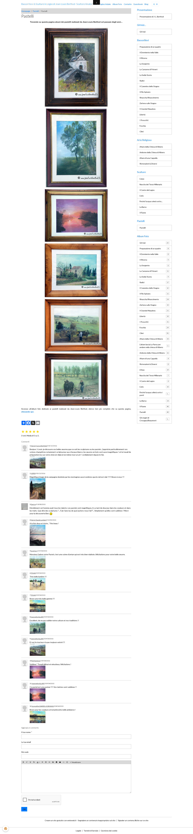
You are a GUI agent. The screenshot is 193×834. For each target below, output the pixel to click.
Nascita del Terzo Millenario (151, 184)
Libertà (142, 114)
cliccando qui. (27, 412)
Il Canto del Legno (147, 190)
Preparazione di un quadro (150, 47)
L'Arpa (154, 370)
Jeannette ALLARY (37, 617)
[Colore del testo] (38, 762)
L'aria (142, 196)
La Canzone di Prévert (149, 69)
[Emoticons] (67, 762)
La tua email (26, 742)
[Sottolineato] (30, 762)
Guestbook (138, 4)
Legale (78, 831)
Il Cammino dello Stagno (149, 86)
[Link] (37, 462)
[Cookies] (6, 829)
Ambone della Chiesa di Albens (152, 152)
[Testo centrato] (46, 762)
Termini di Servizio (91, 831)
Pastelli (36, 11)
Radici (142, 81)
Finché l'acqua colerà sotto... (151, 201)
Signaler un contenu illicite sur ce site (133, 820)
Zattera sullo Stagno (148, 103)
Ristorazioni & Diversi (148, 164)
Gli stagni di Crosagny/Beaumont (154, 419)
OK (24, 809)
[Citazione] (42, 762)
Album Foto (117, 4)
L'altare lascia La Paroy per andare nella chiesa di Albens (154, 345)
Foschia (143, 126)
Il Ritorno (143, 58)
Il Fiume (143, 213)
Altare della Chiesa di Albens (151, 147)
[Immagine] (56, 762)
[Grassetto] (23, 762)
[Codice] (63, 762)
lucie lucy (34, 551)
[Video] (60, 762)
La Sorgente (145, 64)
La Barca (143, 207)
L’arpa (142, 179)
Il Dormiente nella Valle (149, 52)
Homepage (25, 11)
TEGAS (33, 573)
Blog (146, 4)
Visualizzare (76, 762)
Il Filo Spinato (145, 92)
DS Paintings (36, 661)
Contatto (128, 4)
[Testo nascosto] (53, 762)
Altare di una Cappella (148, 158)
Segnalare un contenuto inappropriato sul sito (96, 820)
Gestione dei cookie (109, 831)
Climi (142, 131)
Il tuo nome (26, 732)
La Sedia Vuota (146, 75)
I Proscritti (144, 120)
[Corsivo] (27, 762)
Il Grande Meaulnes (148, 109)
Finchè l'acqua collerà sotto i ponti (154, 393)
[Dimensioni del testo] (34, 762)
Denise (33, 504)
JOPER (33, 473)
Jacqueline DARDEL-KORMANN (43, 706)
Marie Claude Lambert (38, 520)
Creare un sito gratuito (54, 820)
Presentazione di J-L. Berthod (152, 16)
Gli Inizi (142, 32)
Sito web (24, 752)
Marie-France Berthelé (39, 446)
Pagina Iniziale (105, 4)
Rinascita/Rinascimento (149, 98)
